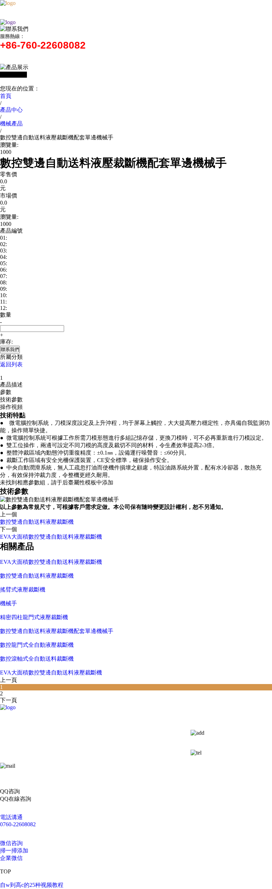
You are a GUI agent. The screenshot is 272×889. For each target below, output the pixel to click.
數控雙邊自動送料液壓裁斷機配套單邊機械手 (56, 631)
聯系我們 (10, 349)
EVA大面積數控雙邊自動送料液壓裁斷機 (51, 562)
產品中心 (24, 736)
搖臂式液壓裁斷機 (22, 590)
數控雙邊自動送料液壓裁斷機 (37, 576)
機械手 (8, 603)
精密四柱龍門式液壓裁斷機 (34, 617)
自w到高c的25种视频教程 (31, 885)
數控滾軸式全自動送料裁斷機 (37, 659)
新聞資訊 (24, 747)
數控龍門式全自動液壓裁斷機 (37, 645)
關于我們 (24, 725)
